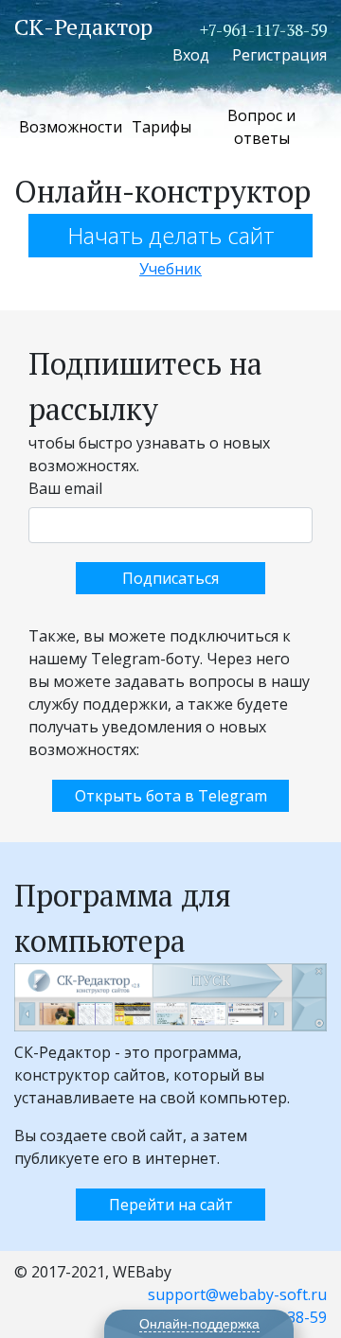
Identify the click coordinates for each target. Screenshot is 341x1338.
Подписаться (170, 578)
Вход (190, 54)
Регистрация (279, 54)
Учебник (170, 268)
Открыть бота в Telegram (171, 795)
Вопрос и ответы (261, 127)
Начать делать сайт (171, 235)
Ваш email (65, 488)
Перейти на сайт (171, 1204)
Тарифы (161, 126)
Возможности (70, 126)
